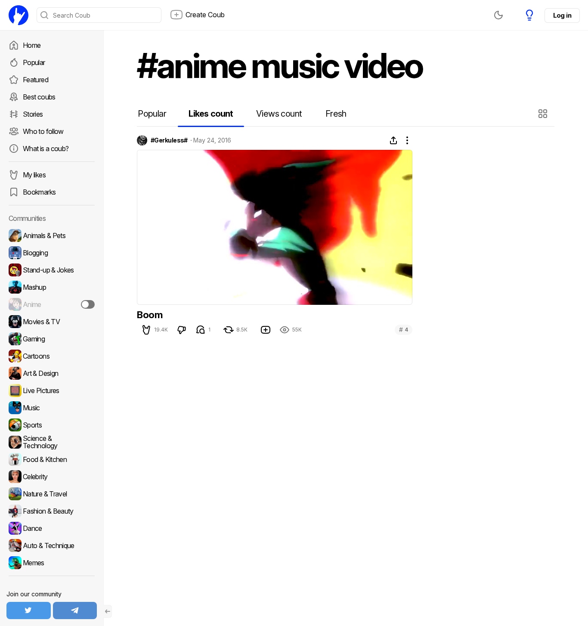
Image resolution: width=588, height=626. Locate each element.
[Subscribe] (88, 304)
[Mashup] (51, 287)
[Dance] (51, 528)
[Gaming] (51, 338)
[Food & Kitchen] (51, 459)
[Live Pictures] (51, 390)
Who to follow (43, 131)
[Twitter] (28, 610)
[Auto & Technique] (51, 545)
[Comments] (200, 330)
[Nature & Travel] (51, 493)
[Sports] (51, 425)
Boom (149, 314)
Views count (279, 113)
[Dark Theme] (498, 15)
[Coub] (18, 15)
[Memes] (51, 562)
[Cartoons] (51, 356)
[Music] (51, 407)
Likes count (211, 113)
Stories (33, 114)
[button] (543, 113)
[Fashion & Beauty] (51, 511)
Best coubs (39, 97)
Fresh (336, 113)
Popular (34, 62)
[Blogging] (51, 252)
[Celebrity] (51, 476)
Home (31, 45)
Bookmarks (39, 192)
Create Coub (205, 14)
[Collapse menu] (107, 611)
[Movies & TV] (51, 321)
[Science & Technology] (51, 442)
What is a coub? (45, 148)
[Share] (393, 140)
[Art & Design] (51, 373)
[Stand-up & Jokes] (51, 270)
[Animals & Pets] (51, 235)
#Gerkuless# (169, 140)
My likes (34, 174)
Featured (35, 79)
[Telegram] (75, 610)
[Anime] (51, 304)
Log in (562, 15)
